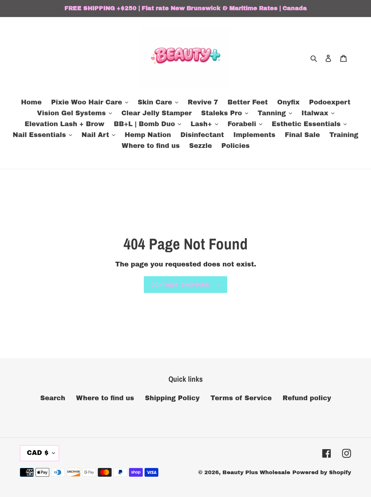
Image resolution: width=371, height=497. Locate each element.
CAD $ (38, 452)
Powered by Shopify (321, 472)
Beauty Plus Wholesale (256, 472)
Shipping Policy (172, 398)
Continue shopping (180, 285)
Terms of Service (241, 398)
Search (52, 398)
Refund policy (307, 398)
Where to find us (105, 398)
